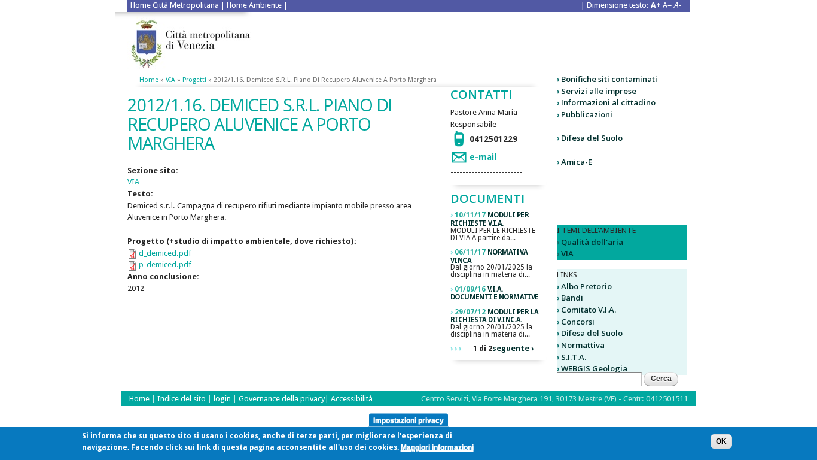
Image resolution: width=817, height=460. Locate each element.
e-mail (483, 157)
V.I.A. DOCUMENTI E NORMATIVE (494, 293)
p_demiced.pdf (165, 264)
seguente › (513, 348)
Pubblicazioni (586, 114)
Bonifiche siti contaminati (609, 79)
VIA (170, 80)
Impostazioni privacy (408, 420)
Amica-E (576, 161)
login (223, 398)
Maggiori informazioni (437, 448)
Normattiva (583, 345)
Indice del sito (181, 398)
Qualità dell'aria (592, 242)
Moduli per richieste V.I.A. (489, 219)
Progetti (194, 80)
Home (148, 80)
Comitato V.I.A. (588, 309)
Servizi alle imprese (598, 91)
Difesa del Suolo (592, 137)
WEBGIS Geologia (594, 368)
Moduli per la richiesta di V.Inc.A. (494, 316)
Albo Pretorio (586, 286)
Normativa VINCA (489, 256)
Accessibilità (352, 398)
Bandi (572, 297)
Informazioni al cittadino (608, 102)
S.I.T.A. (573, 357)
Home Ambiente (254, 5)
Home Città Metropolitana (174, 5)
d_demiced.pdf (165, 253)
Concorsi (578, 321)
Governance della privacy (282, 398)
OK (721, 441)
